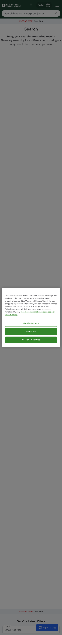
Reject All (31, 331)
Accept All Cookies (31, 340)
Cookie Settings (31, 323)
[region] (31, 317)
